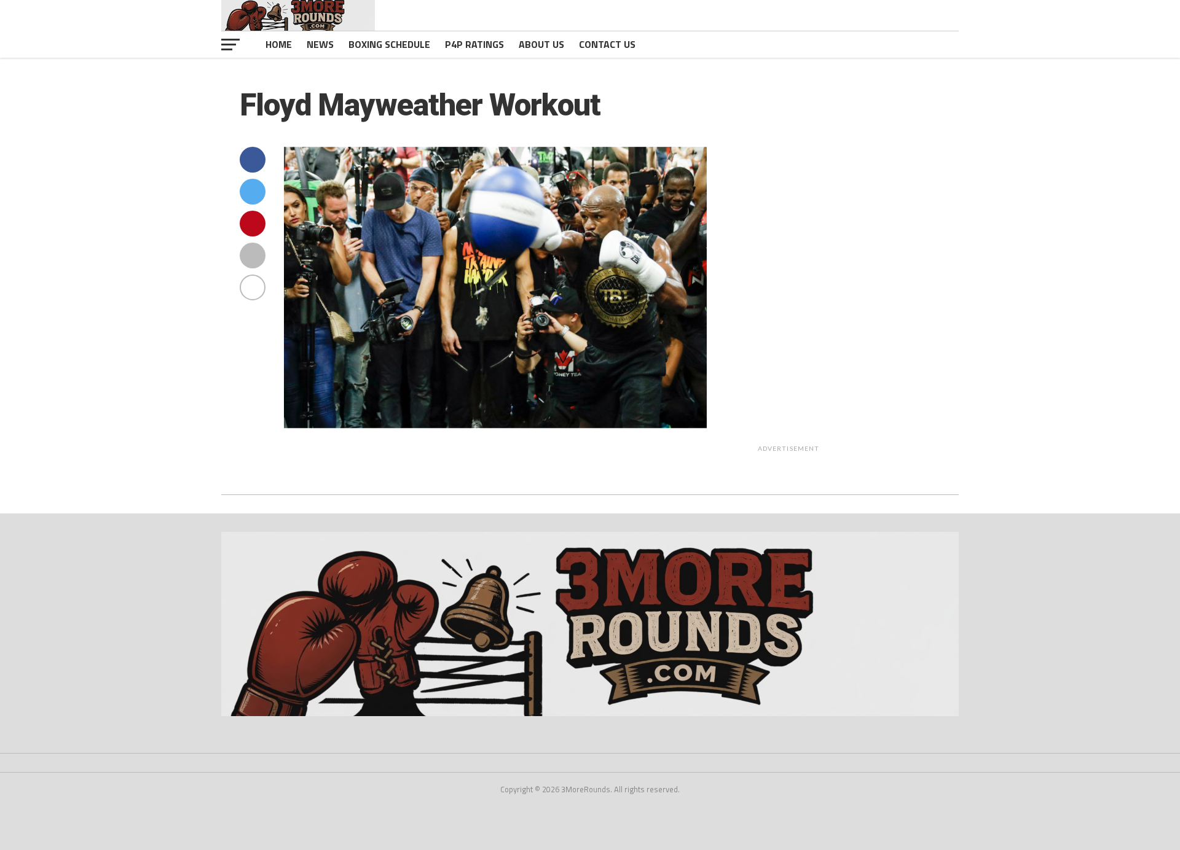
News (320, 44)
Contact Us (607, 44)
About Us (541, 44)
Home (279, 44)
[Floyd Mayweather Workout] (495, 424)
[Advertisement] (871, 272)
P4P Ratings (474, 44)
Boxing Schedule (389, 44)
